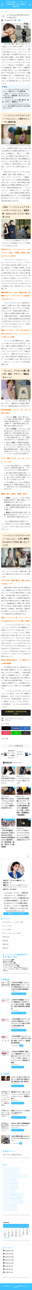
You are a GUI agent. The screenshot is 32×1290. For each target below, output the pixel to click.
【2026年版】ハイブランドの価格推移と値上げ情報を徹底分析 (16, 4)
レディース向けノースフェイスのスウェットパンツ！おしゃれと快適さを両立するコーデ (23, 835)
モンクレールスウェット (20, 754)
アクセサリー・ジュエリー (9, 819)
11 (23, 1230)
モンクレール (7, 1172)
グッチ (16, 1176)
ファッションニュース (11, 933)
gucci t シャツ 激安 (8, 961)
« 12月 (5, 1238)
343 (12, 20)
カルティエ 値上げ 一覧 (10, 1179)
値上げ (12, 1198)
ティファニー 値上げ (9, 1191)
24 (20, 1234)
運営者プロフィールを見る (16, 913)
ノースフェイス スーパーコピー (11, 964)
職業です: (6, 885)
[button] (26, 733)
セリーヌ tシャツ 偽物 (8, 959)
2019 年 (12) (9, 1272)
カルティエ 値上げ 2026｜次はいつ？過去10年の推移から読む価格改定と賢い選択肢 (20, 1079)
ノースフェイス (6, 720)
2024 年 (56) (9, 1257)
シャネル (6, 1198)
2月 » (9, 1238)
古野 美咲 (6, 20)
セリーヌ (20, 1194)
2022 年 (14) (9, 1263)
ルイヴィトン (15, 1168)
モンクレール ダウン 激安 (9, 962)
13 (5, 1232)
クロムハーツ (7, 1202)
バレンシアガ (23, 1176)
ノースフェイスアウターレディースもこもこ (13, 718)
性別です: (6, 883)
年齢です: (19, 880)
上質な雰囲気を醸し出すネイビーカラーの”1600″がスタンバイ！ (20, 1138)
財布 (6, 944)
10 (19, 1230)
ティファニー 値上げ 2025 (10, 1183)
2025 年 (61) (9, 1254)
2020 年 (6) (9, 1269)
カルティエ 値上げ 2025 (10, 1205)
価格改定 (19, 1198)
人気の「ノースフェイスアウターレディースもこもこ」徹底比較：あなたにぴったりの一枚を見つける (16, 95)
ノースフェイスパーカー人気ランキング (23, 780)
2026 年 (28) (9, 1251)
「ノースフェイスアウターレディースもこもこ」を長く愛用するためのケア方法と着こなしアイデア (16, 106)
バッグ (7, 929)
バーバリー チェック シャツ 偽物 (11, 966)
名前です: (6, 880)
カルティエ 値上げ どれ (10, 1209)
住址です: (6, 889)
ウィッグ (7, 926)
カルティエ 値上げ (18, 1202)
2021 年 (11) (9, 1266)
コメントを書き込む (16, 746)
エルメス (15, 1172)
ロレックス (7, 1168)
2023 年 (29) (9, 1260)
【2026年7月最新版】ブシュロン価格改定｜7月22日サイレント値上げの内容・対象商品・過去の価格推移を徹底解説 (20, 1004)
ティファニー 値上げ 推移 (10, 1187)
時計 (6, 937)
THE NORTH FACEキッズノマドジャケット (8, 780)
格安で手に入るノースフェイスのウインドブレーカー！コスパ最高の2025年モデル (7, 803)
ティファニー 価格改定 (10, 1194)
